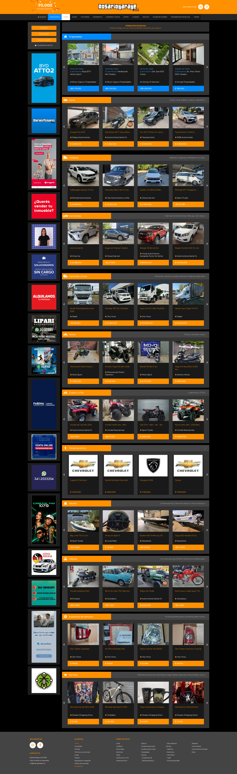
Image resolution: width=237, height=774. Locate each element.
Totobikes (76, 715)
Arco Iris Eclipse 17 (183, 535)
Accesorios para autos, (175, 617)
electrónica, (151, 675)
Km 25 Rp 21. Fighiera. (186, 72)
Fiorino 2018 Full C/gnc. (185, 190)
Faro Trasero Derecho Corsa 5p (153, 649)
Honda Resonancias (185, 375)
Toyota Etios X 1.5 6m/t (149, 132)
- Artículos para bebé (172, 760)
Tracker (143, 480)
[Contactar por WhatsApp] (44, 121)
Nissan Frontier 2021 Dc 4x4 (152, 248)
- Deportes (194, 743)
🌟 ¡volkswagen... (182, 248)
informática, (161, 675)
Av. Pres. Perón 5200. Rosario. (117, 72)
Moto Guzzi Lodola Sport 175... (153, 591)
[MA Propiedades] (44, 206)
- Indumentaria (196, 746)
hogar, (170, 675)
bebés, (176, 675)
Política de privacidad (82, 763)
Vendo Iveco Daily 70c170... (152, 308)
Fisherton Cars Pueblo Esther (185, 597)
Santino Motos (148, 375)
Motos (118, 755)
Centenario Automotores (188, 256)
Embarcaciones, (167, 503)
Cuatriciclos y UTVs (122, 758)
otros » (203, 675)
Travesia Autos (113, 137)
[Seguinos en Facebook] (206, 6)
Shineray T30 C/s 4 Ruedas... (82, 308)
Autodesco (77, 599)
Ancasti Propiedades (116, 82)
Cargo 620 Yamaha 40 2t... (151, 535)
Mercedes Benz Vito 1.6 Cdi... (82, 190)
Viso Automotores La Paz (83, 198)
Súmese (77, 749)
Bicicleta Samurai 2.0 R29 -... (82, 707)
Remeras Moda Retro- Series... (188, 707)
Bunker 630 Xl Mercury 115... (117, 535)
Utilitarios (119, 746)
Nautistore (111, 541)
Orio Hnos (76, 316)
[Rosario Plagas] (44, 681)
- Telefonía (169, 749)
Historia (77, 758)
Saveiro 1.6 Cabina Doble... (116, 190)
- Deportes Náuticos (147, 760)
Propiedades (145, 752)
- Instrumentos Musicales (199, 749)
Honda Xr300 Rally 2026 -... (186, 367)
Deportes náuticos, (183, 503)
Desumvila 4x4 (113, 198)
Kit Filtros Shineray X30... (80, 649)
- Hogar (168, 758)
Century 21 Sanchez (80, 82)
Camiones (119, 752)
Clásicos (143, 743)
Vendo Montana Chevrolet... (82, 480)
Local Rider (77, 541)
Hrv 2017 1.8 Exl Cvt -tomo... (117, 132)
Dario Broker (182, 541)
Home (77, 743)
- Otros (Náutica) (171, 743)
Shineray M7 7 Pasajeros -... (151, 190)
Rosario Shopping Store (117, 715)
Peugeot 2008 (111, 480)
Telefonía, (141, 675)
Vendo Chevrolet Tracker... (186, 480)
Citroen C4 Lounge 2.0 (185, 132)
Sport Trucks (147, 198)
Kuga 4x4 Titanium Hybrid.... (82, 248)
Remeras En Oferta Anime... (152, 707)
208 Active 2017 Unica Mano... (83, 132)
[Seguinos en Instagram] (200, 6)
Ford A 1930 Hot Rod (184, 591)
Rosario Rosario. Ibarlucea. (153, 72)
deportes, (183, 675)
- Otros (193, 752)
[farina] (44, 404)
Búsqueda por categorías (83, 760)
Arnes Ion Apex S (77, 535)
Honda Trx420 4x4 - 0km (80, 425)
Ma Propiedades (149, 82)
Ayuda (77, 755)
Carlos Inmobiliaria (185, 82)
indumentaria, (193, 675)
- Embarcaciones (146, 758)
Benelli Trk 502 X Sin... (114, 367)
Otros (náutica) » (198, 503)
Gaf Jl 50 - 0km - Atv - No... (186, 425)
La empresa (78, 746)
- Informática (170, 755)
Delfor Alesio (182, 137)
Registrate (44, 34)
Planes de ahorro (121, 760)
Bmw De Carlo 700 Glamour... (83, 591)
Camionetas (120, 749)
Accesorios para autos (148, 746)
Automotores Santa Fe (82, 137)
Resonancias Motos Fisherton (79, 373)
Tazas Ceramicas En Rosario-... (118, 707)
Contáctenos (79, 766)
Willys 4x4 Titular (112, 591)
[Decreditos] (44, 637)
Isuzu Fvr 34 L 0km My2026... (117, 308)
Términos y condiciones (82, 752)
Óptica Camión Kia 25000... (116, 649)
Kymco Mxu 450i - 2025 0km (152, 425)
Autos (118, 743)
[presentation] (64, 67)
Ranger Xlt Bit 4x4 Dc (114, 248)
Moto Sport (112, 375)
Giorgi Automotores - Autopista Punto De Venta (116, 255)
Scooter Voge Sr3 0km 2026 (82, 367)
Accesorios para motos (194, 617)
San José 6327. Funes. (82, 72)
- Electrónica (170, 752)
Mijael (144, 316)
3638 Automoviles (150, 137)
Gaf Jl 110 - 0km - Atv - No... (116, 425)
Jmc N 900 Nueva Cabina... (186, 308)
